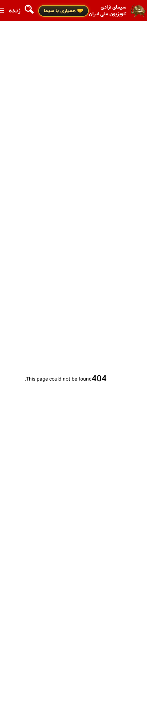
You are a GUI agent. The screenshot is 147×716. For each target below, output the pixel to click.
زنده (14, 10)
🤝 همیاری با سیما (63, 10)
